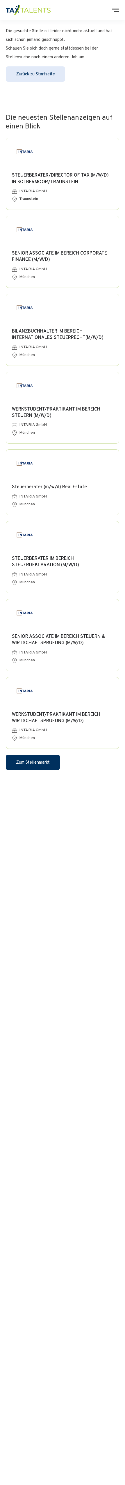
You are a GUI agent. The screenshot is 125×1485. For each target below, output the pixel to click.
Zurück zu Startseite (35, 74)
